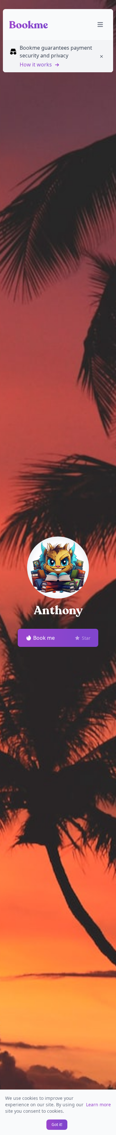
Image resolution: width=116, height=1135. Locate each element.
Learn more (98, 1104)
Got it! (57, 1124)
